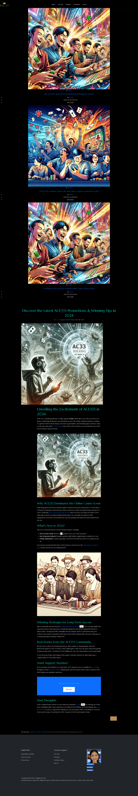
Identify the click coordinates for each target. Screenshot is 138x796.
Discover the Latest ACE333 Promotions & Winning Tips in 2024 (69, 94)
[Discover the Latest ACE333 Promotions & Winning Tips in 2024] (69, 48)
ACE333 (70, 90)
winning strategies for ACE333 (72, 626)
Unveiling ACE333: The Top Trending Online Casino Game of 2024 (69, 288)
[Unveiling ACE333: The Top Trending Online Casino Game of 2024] (69, 243)
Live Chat (94, 667)
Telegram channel (54, 670)
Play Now (69, 689)
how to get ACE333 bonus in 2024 (59, 512)
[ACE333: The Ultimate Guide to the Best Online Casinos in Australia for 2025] (69, 146)
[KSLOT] (4, 4)
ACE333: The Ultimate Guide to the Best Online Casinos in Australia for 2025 (69, 191)
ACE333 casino (57, 426)
